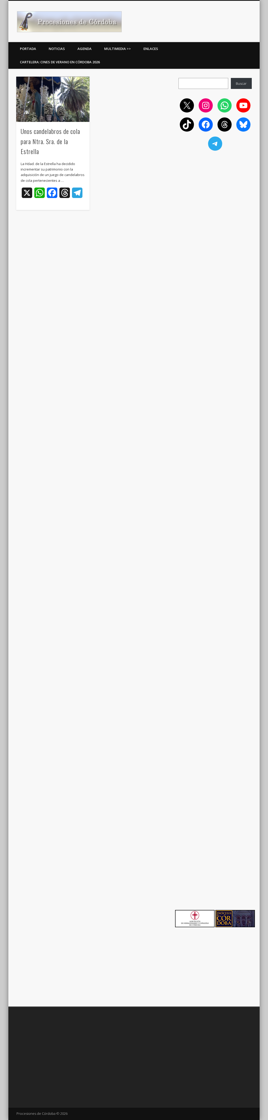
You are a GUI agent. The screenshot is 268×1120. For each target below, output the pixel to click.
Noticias (57, 48)
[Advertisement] (215, 191)
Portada (28, 48)
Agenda (84, 48)
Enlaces (150, 48)
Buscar (241, 83)
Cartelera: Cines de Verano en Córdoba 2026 (60, 62)
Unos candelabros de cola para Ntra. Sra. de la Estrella (50, 141)
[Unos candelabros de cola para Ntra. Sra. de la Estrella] (52, 99)
